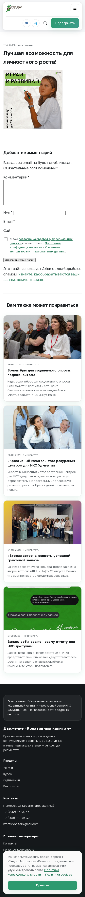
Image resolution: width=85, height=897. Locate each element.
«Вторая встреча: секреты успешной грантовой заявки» (39, 558)
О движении (11, 780)
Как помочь (11, 786)
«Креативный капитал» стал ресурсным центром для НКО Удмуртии (41, 463)
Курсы (7, 774)
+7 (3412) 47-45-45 (16, 812)
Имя (7, 212)
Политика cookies (58, 874)
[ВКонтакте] (26, 23)
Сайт (7, 230)
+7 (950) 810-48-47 (16, 818)
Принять (42, 885)
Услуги (8, 768)
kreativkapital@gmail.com (21, 824)
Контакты (10, 843)
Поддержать (65, 23)
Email (9, 221)
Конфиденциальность (19, 849)
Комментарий (16, 177)
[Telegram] (36, 23)
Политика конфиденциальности (33, 872)
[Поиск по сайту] (45, 23)
